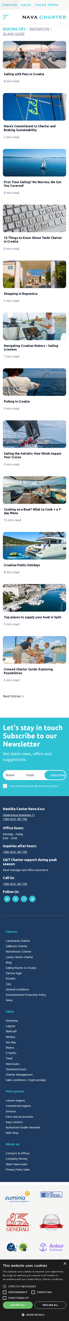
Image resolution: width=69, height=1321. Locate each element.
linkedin (7, 899)
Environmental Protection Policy (26, 995)
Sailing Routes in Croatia (21, 968)
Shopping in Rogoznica (20, 293)
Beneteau (12, 1020)
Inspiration (39, 29)
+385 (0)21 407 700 (15, 819)
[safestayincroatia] (17, 1247)
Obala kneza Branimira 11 (19, 815)
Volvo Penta (47, 5)
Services (11, 1111)
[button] (34, 1315)
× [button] (64, 1263)
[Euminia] (17, 1196)
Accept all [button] (18, 1305)
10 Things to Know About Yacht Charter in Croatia (33, 239)
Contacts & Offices (18, 1153)
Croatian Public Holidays (22, 565)
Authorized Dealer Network (23, 1127)
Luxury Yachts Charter (19, 957)
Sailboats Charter (16, 946)
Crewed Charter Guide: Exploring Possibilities (28, 671)
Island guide (14, 34)
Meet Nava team (16, 1164)
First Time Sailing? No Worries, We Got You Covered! (32, 183)
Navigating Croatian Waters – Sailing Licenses (31, 347)
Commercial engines (18, 1106)
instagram (15, 899)
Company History (16, 1158)
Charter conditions (52, 1279)
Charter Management (19, 1074)
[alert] (34, 1290)
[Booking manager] (51, 1222)
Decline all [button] (50, 1305)
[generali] (17, 1222)
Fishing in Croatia (17, 401)
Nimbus (10, 1037)
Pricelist (11, 978)
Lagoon (10, 1026)
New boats (13, 1064)
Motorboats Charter (18, 951)
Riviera (10, 1047)
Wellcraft (11, 1031)
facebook (24, 899)
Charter (9, 5)
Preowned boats (16, 1069)
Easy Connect (14, 1122)
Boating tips (14, 29)
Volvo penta (15, 1091)
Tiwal (9, 1058)
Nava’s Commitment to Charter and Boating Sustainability (30, 128)
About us (12, 1144)
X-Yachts (11, 1053)
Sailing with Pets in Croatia (24, 74)
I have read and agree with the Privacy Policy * (34, 786)
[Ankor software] (51, 1247)
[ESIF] (51, 1196)
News (9, 1000)
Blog (9, 962)
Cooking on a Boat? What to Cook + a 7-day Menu (33, 511)
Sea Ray (11, 1042)
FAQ (8, 984)
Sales (26, 5)
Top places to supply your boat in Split (32, 617)
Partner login (14, 973)
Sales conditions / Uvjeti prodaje (26, 1080)
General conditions (17, 989)
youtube (32, 899)
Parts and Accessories (19, 1116)
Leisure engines (15, 1100)
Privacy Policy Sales (18, 1169)
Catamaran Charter (18, 941)
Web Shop (12, 1133)
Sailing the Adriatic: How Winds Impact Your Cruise (32, 455)
